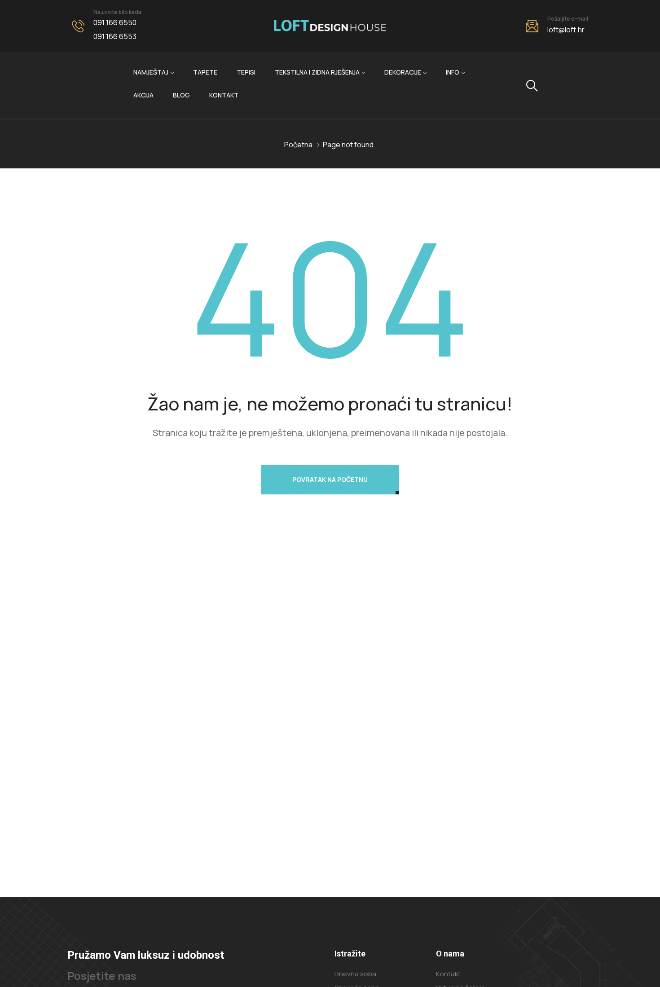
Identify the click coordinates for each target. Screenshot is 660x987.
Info (452, 72)
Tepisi (246, 72)
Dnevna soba (355, 973)
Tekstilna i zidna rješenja (317, 72)
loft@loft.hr (566, 30)
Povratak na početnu (330, 479)
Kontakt (223, 95)
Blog (181, 95)
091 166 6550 (114, 22)
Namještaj (150, 72)
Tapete (205, 72)
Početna (298, 145)
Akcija (143, 95)
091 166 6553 (114, 36)
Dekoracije (402, 72)
